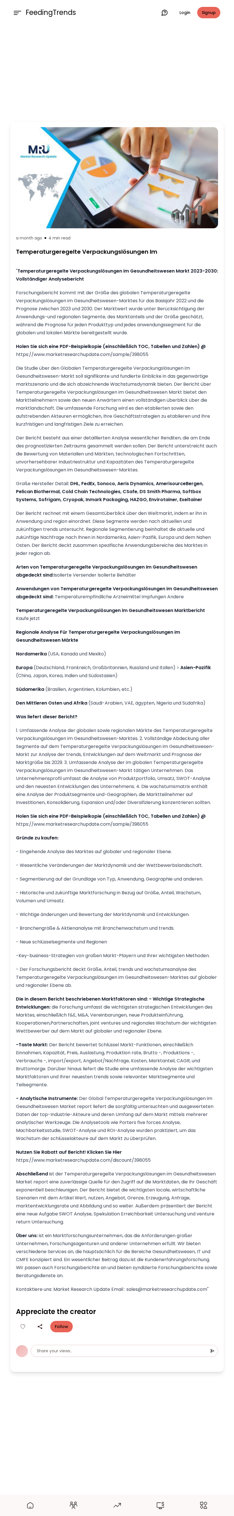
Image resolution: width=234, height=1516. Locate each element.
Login (184, 12)
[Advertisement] (117, 72)
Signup (209, 12)
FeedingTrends (51, 12)
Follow (61, 1326)
